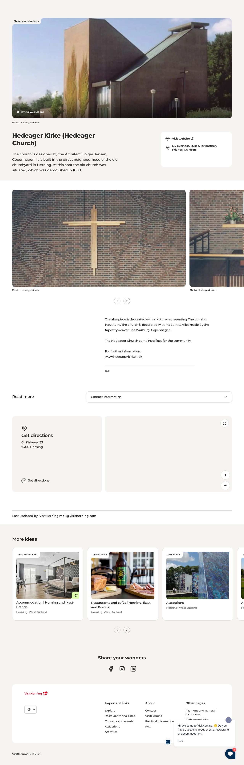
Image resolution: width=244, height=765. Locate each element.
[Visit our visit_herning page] (122, 668)
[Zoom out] (225, 485)
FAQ (148, 726)
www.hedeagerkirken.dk (123, 357)
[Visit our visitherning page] (111, 668)
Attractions (112, 726)
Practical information (159, 721)
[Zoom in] (225, 475)
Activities (111, 732)
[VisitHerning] (36, 693)
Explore (110, 710)
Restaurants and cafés (120, 716)
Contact (150, 710)
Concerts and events (119, 721)
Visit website (181, 138)
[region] (168, 454)
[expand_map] (224, 423)
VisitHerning (154, 716)
